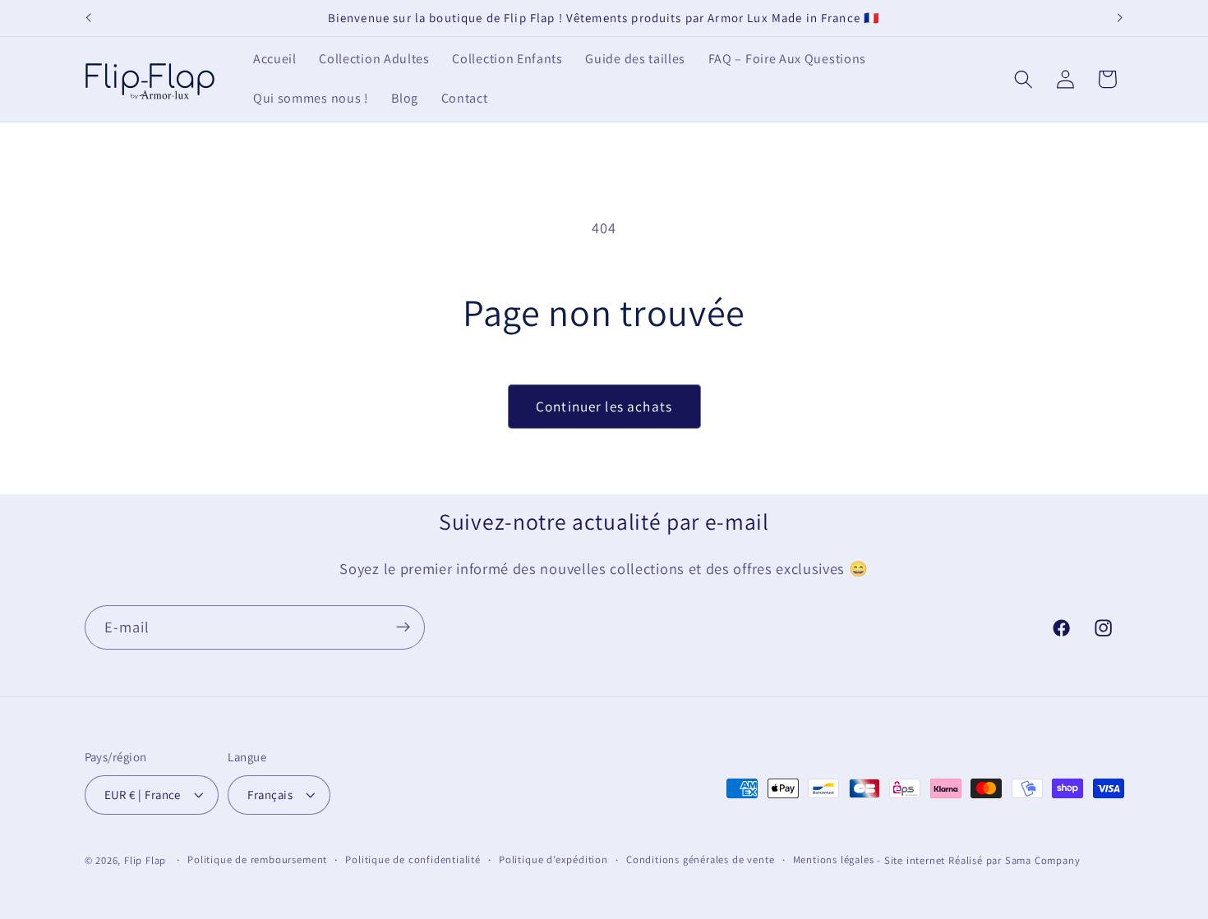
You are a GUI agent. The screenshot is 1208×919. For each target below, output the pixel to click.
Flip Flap (145, 861)
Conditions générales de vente (700, 860)
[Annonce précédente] (88, 18)
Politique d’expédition (553, 860)
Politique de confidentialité (413, 860)
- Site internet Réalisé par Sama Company (978, 861)
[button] (1023, 79)
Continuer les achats (604, 406)
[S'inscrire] (403, 627)
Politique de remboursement (257, 860)
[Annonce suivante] (1120, 18)
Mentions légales (833, 860)
